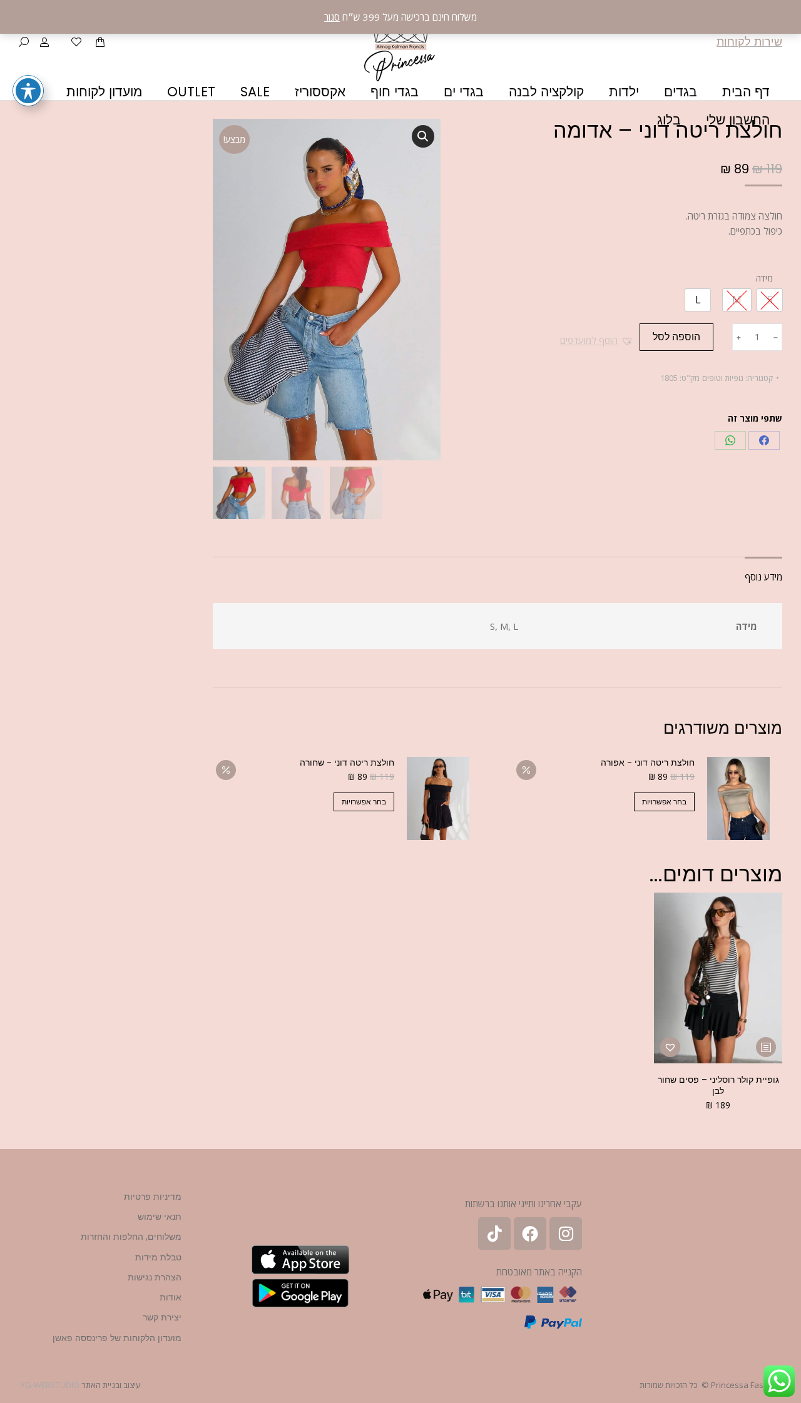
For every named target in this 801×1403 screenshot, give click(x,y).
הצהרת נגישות (154, 1277)
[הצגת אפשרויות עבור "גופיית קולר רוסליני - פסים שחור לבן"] (766, 1047)
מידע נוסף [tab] (763, 576)
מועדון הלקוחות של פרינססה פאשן (117, 1338)
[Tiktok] (494, 1233)
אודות (170, 1297)
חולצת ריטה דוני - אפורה (648, 762)
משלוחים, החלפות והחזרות (131, 1236)
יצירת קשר (162, 1317)
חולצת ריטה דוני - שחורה (347, 762)
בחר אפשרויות (664, 801)
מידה (764, 278)
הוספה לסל (676, 337)
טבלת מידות (158, 1257)
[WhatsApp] (730, 440)
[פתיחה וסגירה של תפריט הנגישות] (28, 91)
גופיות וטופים (722, 377)
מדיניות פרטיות (152, 1196)
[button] (596, 340)
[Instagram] (565, 1233)
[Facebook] (764, 440)
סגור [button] (332, 17)
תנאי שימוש (159, 1216)
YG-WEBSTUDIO (50, 1384)
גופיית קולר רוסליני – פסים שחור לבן (718, 1085)
